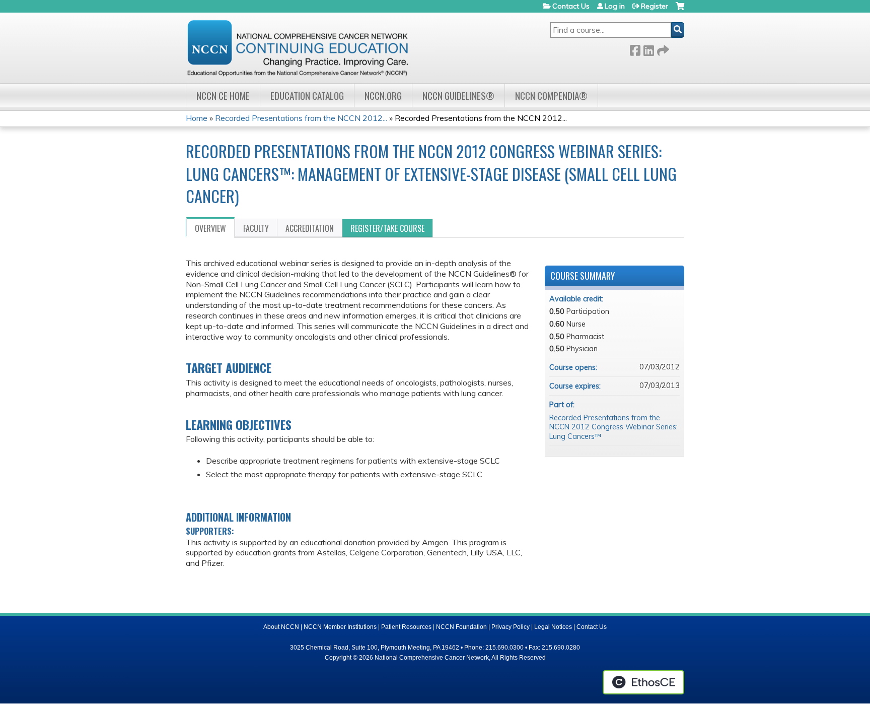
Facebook (635, 48)
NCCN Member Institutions (340, 626)
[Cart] (680, 10)
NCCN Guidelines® (458, 95)
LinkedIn (648, 48)
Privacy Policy (510, 626)
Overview (210, 228)
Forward (662, 48)
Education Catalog (307, 95)
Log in (615, 6)
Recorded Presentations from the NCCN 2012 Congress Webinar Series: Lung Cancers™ (613, 427)
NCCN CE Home (223, 95)
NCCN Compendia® (551, 95)
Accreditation (309, 228)
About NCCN (281, 626)
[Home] (297, 48)
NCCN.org (383, 95)
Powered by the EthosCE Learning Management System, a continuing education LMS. (643, 682)
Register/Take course (387, 228)
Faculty (256, 228)
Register (654, 6)
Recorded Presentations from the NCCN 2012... (301, 118)
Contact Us (571, 6)
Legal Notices (553, 626)
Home (196, 118)
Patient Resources (406, 626)
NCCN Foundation (461, 626)
